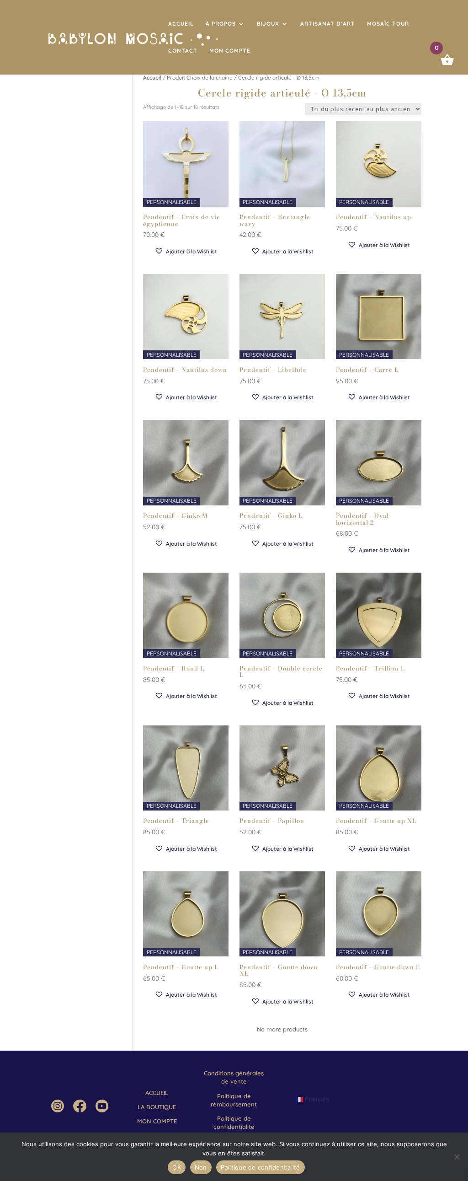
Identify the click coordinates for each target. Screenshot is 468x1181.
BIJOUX (268, 24)
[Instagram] (57, 1110)
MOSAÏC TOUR (388, 24)
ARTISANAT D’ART (327, 24)
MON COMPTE (229, 51)
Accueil (152, 77)
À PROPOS (221, 24)
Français (316, 1098)
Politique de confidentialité (260, 1167)
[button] (185, 251)
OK (176, 1167)
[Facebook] (79, 1110)
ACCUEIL (181, 24)
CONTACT (182, 51)
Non (201, 1167)
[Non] (456, 1156)
